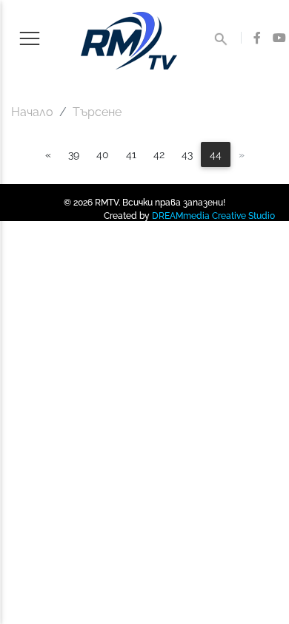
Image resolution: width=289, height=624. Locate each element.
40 (102, 154)
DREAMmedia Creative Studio (213, 216)
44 (216, 154)
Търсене (97, 112)
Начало (32, 112)
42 (159, 154)
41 (131, 154)
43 (187, 154)
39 (73, 154)
